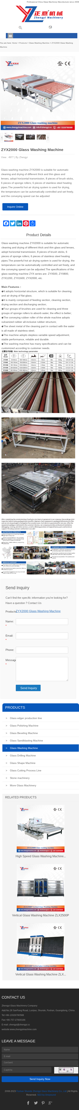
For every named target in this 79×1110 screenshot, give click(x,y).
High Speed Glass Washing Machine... (41, 856)
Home (14, 43)
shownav (10, 35)
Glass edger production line (24, 718)
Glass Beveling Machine (22, 733)
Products (23, 43)
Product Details (38, 235)
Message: (10, 662)
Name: (10, 623)
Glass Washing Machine (39, 43)
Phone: (10, 649)
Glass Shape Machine (20, 763)
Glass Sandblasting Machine (24, 740)
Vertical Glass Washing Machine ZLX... (40, 974)
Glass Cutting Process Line (23, 770)
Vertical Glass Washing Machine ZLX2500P (40, 915)
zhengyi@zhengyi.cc (19, 1024)
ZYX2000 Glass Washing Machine (38, 611)
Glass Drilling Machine (21, 755)
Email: (9, 638)
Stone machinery (18, 777)
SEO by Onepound (46, 1095)
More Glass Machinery (21, 785)
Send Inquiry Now (40, 1079)
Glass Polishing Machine (22, 725)
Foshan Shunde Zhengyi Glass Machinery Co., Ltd (41, 1091)
